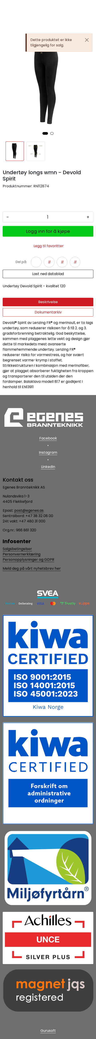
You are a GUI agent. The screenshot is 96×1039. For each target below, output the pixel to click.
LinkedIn (48, 466)
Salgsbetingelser (17, 548)
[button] (45, 133)
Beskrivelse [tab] (48, 301)
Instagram (48, 452)
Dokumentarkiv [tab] (48, 312)
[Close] (86, 40)
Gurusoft (48, 1030)
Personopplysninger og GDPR (28, 559)
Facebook (48, 438)
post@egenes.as (29, 510)
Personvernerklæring (21, 554)
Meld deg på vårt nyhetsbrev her (32, 568)
